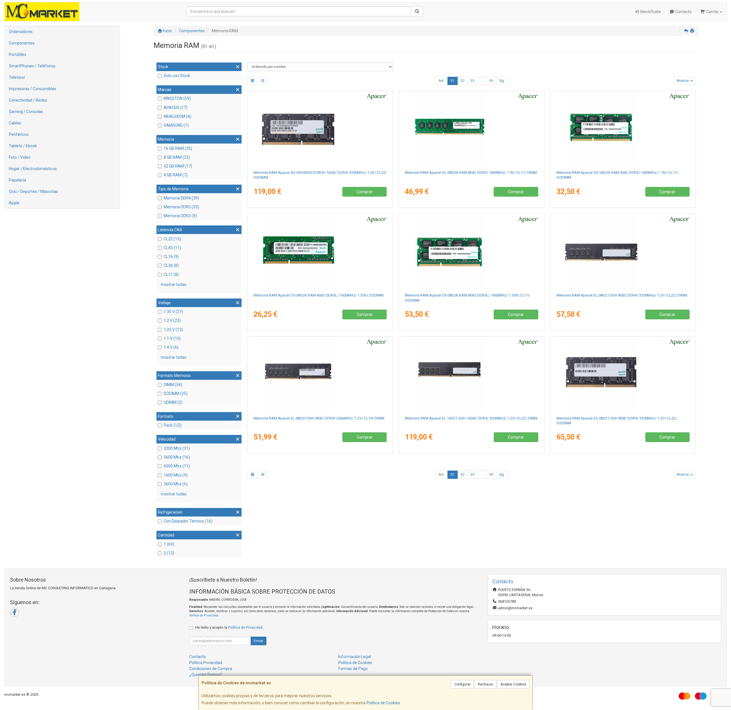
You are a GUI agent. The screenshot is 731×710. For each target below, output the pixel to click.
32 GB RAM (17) (178, 166)
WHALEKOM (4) (177, 116)
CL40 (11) (172, 247)
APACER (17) (175, 107)
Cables (15, 123)
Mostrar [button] (683, 81)
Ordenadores (21, 31)
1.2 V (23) (172, 320)
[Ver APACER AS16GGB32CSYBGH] (320, 129)
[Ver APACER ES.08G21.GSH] (623, 375)
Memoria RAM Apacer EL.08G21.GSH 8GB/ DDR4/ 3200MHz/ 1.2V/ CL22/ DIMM (622, 295)
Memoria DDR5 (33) (181, 207)
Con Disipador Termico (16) (188, 521)
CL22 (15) (172, 239)
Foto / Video (20, 157)
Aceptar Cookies (513, 684)
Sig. (502, 81)
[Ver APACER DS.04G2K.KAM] (623, 129)
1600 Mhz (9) (176, 475)
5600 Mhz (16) (177, 457)
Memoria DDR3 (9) (180, 215)
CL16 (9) (171, 256)
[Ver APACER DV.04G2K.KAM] (320, 252)
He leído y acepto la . (229, 627)
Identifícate (650, 11)
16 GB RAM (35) (178, 148)
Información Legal (354, 656)
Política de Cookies (383, 703)
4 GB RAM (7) (176, 175)
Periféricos (19, 134)
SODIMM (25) (176, 393)
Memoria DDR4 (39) (181, 198)
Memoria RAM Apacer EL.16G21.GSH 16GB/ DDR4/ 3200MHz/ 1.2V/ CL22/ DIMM (471, 418)
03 (473, 81)
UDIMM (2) (173, 402)
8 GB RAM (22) (177, 157)
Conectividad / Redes (28, 100)
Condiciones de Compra (210, 668)
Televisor (17, 77)
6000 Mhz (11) (177, 466)
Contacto (683, 11)
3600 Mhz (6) (176, 484)
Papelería (17, 180)
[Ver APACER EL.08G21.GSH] (623, 252)
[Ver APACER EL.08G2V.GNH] (320, 375)
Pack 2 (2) (173, 425)
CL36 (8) (171, 265)
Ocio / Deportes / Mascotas (33, 191)
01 (453, 81)
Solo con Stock (177, 75)
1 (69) (169, 544)
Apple (14, 203)
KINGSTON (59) (177, 98)
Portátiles (17, 54)
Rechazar (485, 684)
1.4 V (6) (171, 347)
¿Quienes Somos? (205, 674)
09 (491, 81)
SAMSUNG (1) (176, 125)
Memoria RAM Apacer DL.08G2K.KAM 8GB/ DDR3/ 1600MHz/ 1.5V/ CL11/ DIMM (471, 172)
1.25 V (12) (173, 329)
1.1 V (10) (172, 338)
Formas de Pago (353, 668)
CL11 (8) (171, 274)
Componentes (22, 43)
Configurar (462, 684)
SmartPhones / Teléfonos (32, 66)
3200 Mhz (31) (177, 448)
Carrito (712, 11)
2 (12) (169, 553)
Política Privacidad (205, 662)
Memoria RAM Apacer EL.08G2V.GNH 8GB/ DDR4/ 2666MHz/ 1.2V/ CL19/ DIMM (319, 418)
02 (463, 81)
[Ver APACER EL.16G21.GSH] (471, 375)
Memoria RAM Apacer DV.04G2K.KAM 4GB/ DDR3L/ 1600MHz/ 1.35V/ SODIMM (318, 295)
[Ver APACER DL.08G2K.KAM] (471, 129)
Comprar (365, 191)
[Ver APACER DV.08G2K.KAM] (471, 252)
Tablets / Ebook (23, 146)
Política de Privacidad (203, 615)
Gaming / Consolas (26, 111)
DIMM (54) (173, 384)
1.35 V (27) (173, 311)
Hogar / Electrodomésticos (33, 168)
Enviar (258, 641)
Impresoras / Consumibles (32, 88)
